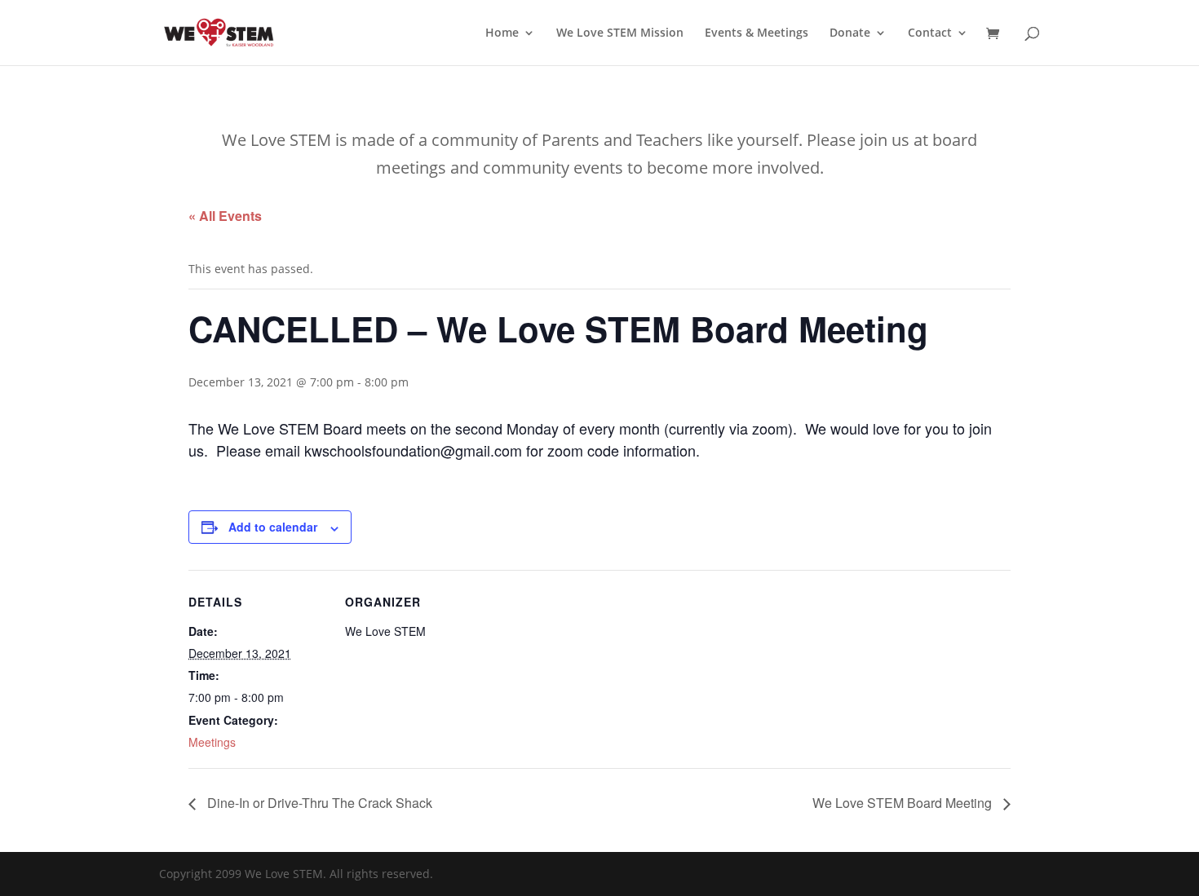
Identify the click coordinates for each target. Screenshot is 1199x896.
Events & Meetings (756, 33)
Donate (850, 33)
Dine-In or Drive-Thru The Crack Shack (318, 802)
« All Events (225, 215)
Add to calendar (272, 527)
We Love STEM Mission (620, 33)
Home (502, 33)
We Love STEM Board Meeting (903, 802)
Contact (930, 33)
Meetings (212, 742)
